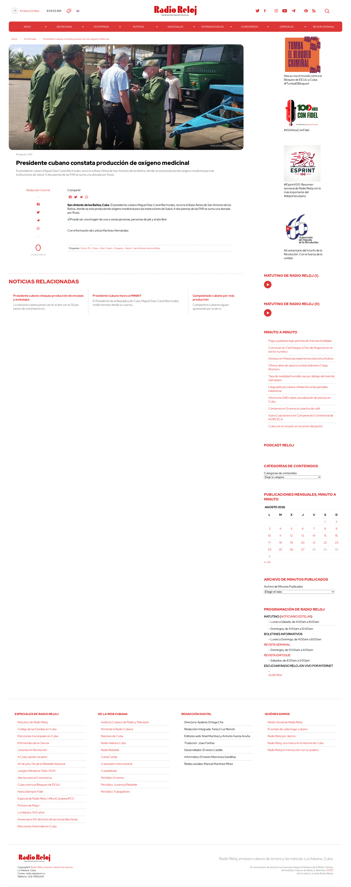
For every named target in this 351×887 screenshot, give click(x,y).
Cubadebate (109, 771)
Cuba (95, 248)
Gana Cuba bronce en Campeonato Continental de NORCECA (300, 417)
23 (336, 542)
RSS (314, 10)
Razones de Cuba (112, 736)
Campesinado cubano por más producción (213, 297)
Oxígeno (118, 248)
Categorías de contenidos (280, 473)
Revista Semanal (323, 26)
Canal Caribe (109, 757)
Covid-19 (85, 248)
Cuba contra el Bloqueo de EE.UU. (39, 785)
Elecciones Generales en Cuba (37, 826)
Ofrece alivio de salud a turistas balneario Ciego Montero (298, 367)
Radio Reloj (175, 10)
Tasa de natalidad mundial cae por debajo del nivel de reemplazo (301, 378)
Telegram (294, 10)
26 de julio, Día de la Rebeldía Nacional (41, 764)
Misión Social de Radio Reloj (285, 722)
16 (336, 536)
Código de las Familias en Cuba (37, 729)
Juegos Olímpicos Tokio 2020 (37, 771)
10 (269, 536)
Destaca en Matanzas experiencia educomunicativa (300, 358)
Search (326, 10)
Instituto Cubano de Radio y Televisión (125, 722)
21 (314, 542)
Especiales (287, 26)
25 (280, 549)
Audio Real (275, 675)
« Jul (267, 562)
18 (280, 542)
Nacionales (175, 26)
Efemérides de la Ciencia (33, 743)
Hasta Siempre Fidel (30, 792)
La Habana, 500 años (31, 812)
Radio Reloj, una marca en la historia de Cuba (295, 743)
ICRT (330, 870)
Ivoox (306, 10)
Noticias (138, 26)
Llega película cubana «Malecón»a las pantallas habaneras (298, 389)
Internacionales (212, 26)
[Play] (268, 285)
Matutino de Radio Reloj (33, 722)
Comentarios (249, 26)
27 (302, 549)
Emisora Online (29, 11)
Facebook (265, 10)
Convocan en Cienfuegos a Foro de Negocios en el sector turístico (300, 349)
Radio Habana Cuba (113, 743)
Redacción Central (38, 190)
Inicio (27, 26)
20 (303, 542)
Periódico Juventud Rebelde (119, 785)
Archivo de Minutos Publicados (283, 586)
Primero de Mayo (28, 805)
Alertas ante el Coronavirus (35, 778)
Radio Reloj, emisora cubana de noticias (52, 867)
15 (325, 536)
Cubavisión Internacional (116, 764)
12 (291, 536)
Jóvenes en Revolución (32, 750)
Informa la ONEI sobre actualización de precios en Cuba (299, 400)
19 (291, 542)
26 (291, 549)
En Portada (101, 26)
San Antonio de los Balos (146, 248)
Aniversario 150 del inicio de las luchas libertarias (48, 819)
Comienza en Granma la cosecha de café (294, 408)
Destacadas (64, 26)
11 (280, 536)
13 (302, 536)
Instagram (276, 10)
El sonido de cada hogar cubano (287, 729)
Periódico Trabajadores (115, 792)
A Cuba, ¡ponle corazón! (32, 757)
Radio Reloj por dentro (282, 736)
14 (314, 536)
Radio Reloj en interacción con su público (293, 750)
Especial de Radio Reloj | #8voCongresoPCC (46, 798)
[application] (267, 284)
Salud (128, 248)
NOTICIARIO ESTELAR (296, 616)
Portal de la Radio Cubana (117, 729)
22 (325, 542)
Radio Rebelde (110, 750)
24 (269, 549)
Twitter (258, 10)
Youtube (284, 10)
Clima (69, 11)
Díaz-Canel (106, 248)
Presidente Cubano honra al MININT (117, 296)
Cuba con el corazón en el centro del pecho (295, 426)
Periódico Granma (112, 778)
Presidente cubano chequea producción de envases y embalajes (48, 297)
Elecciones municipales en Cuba (38, 736)
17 (269, 542)
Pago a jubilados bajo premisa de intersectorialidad (299, 341)
